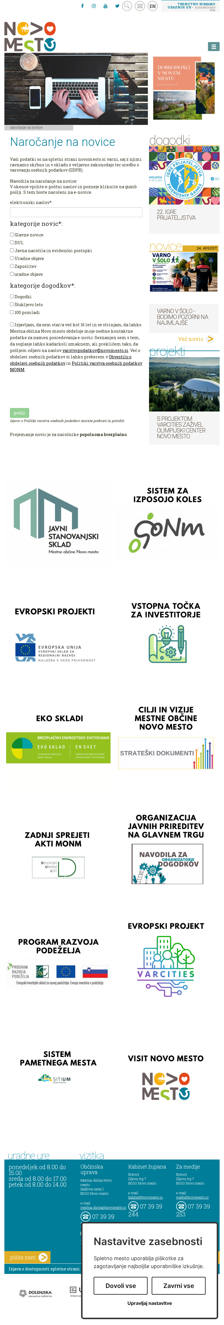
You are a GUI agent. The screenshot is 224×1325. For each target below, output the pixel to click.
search (127, 6)
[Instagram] (94, 6)
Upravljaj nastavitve (149, 1303)
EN (153, 6)
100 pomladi (27, 312)
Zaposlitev (25, 266)
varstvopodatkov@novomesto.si (95, 350)
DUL (19, 242)
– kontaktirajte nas (191, 7)
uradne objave (28, 274)
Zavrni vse (178, 1285)
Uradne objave (29, 258)
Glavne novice (28, 235)
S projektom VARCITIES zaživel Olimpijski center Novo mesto (181, 427)
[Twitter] (117, 6)
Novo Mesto (43, 36)
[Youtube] (105, 6)
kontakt (140, 6)
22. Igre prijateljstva (176, 214)
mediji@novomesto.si (192, 1197)
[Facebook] (82, 6)
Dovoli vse (121, 1285)
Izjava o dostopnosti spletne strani (44, 1269)
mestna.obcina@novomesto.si (103, 1207)
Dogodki (23, 296)
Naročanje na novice (26, 127)
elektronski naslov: (31, 202)
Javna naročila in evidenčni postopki (53, 250)
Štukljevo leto (28, 304)
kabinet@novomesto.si (145, 1197)
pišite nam (23, 1257)
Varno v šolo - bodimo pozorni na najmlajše (182, 317)
